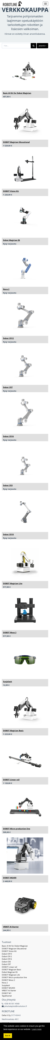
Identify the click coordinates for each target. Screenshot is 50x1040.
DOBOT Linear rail (11, 779)
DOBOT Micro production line (16, 828)
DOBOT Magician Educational (16, 142)
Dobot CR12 (8, 338)
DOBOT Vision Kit (11, 191)
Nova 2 (6, 289)
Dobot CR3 (8, 485)
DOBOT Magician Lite (12, 583)
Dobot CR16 (8, 436)
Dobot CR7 (8, 387)
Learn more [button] (37, 1029)
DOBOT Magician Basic (13, 730)
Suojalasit (7, 681)
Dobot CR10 (8, 534)
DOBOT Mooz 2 (9, 632)
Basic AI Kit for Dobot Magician (17, 93)
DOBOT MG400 (9, 877)
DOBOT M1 (7, 993)
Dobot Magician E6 (11, 240)
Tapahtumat (7, 996)
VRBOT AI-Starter (11, 926)
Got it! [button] (7, 1036)
